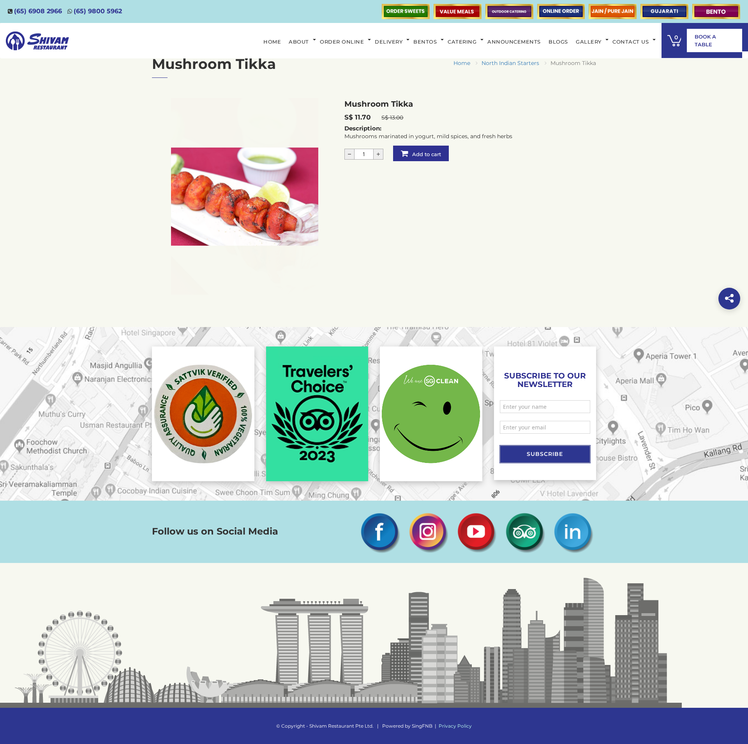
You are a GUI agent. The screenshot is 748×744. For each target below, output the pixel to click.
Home (461, 63)
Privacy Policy (455, 726)
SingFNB (422, 726)
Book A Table (705, 40)
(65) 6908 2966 (38, 11)
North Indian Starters (510, 63)
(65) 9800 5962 (98, 11)
